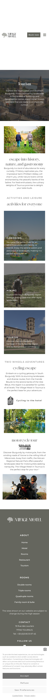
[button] (45, 649)
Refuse (24, 683)
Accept (24, 676)
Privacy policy (29, 696)
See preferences (24, 690)
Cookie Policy (17, 696)
